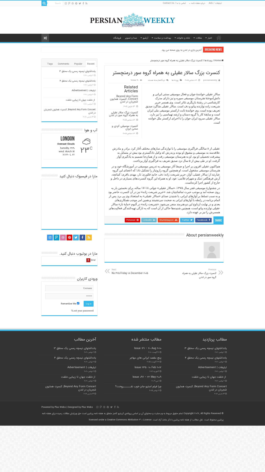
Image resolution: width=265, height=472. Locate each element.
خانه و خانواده (183, 38)
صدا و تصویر (131, 38)
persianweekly (210, 80)
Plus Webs (60, 407)
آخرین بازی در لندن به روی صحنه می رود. (181, 50)
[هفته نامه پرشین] (132, 20)
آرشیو (145, 38)
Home (217, 60)
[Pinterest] (76, 3)
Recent (90, 64)
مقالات (199, 38)
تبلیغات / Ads (215, 3)
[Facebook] (83, 3)
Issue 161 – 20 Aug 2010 (147, 348)
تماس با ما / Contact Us (174, 3)
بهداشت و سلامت (162, 38)
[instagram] (65, 3)
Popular (78, 64)
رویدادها (208, 60)
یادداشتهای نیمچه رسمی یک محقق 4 (78, 81)
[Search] (44, 3)
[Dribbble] (72, 3)
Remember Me (69, 304)
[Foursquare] (69, 3)
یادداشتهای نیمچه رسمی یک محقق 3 (77, 71)
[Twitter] (79, 3)
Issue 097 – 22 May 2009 (146, 377)
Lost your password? (82, 311)
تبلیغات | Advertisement (84, 90)
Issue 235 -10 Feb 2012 (147, 367)
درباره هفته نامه (198, 3)
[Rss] (86, 3)
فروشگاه (117, 38)
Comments (63, 64)
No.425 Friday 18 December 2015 (130, 271)
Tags (50, 64)
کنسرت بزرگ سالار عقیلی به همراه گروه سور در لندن (123, 113)
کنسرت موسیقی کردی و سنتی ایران (125, 127)
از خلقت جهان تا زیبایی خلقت (81, 100)
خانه (219, 37)
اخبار (210, 38)
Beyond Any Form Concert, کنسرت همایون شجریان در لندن (124, 99)
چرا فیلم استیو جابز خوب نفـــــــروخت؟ (138, 386)
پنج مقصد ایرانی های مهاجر (145, 358)
